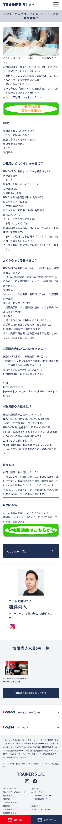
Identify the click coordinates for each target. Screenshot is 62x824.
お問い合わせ (36, 806)
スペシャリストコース (43, 795)
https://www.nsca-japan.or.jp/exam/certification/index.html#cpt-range (30, 391)
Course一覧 (16, 551)
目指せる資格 (8, 795)
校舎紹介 (7, 806)
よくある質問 (8, 809)
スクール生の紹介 (10, 802)
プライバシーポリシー (40, 809)
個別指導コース (40, 798)
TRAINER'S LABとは (11, 788)
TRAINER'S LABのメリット (14, 792)
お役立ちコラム (9, 812)
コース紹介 (35, 788)
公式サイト (35, 281)
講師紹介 (7, 798)
